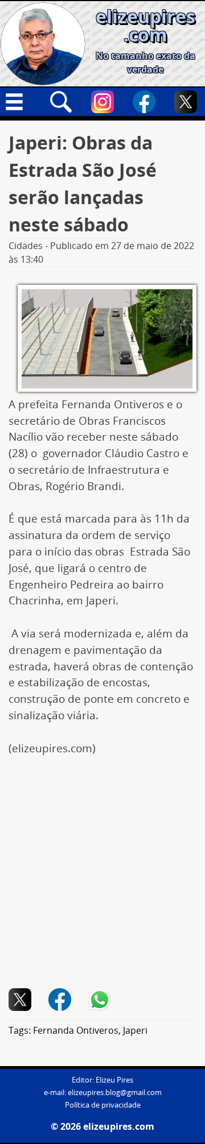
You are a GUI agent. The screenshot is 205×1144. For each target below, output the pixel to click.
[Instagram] (102, 101)
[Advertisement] (102, 875)
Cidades (26, 245)
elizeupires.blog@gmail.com (115, 1092)
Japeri (135, 1030)
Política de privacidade (103, 1105)
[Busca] (61, 101)
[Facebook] (144, 101)
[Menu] (19, 101)
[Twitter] (185, 101)
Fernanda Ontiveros (75, 1030)
